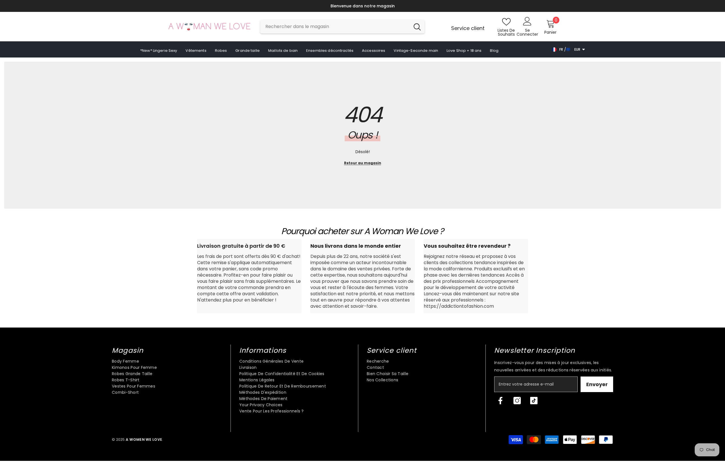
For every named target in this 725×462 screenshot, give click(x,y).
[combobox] (335, 26)
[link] (249, 276)
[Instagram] (517, 400)
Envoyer (597, 384)
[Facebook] (500, 400)
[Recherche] (342, 26)
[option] (356, 6)
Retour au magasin (362, 163)
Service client (468, 28)
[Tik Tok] (534, 400)
